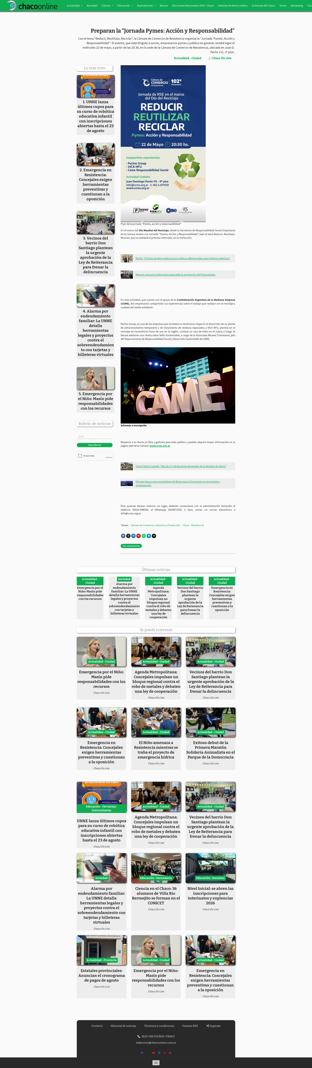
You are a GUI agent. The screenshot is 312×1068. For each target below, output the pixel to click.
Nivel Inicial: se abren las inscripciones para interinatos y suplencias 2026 (210, 895)
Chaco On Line (221, 58)
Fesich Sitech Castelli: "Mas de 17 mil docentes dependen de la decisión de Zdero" (181, 466)
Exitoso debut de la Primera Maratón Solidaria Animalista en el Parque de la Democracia (210, 749)
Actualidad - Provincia (102, 960)
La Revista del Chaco (263, 5)
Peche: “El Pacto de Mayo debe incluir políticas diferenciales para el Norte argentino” (183, 258)
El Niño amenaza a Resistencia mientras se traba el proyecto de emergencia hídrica (156, 749)
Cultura (106, 5)
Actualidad (73, 5)
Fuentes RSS (190, 1026)
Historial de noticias (123, 1026)
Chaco (185, 525)
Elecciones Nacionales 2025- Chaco (193, 5)
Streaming (297, 5)
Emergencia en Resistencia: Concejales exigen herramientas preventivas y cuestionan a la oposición (222, 599)
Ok (156, 1062)
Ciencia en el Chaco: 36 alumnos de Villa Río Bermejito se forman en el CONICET (156, 895)
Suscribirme (94, 445)
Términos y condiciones (159, 1026)
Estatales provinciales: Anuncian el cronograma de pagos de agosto (101, 975)
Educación (123, 5)
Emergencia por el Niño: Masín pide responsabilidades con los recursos (90, 593)
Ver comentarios (131, 546)
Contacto (97, 1026)
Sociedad (92, 5)
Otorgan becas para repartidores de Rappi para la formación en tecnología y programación (178, 483)
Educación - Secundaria (156, 878)
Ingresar (215, 1026)
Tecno (283, 5)
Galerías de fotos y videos (233, 5)
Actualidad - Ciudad (187, 58)
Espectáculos (145, 5)
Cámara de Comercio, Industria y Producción (155, 525)
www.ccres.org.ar (160, 445)
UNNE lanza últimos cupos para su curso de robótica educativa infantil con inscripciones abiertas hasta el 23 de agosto (101, 830)
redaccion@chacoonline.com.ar (156, 1042)
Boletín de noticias (94, 424)
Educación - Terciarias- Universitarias (101, 808)
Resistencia (197, 525)
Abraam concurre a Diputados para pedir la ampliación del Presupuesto (175, 274)
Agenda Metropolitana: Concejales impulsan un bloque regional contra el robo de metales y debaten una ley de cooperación (158, 602)
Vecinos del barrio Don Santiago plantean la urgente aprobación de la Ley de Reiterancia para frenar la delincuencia (190, 600)
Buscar (164, 5)
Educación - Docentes (210, 878)
